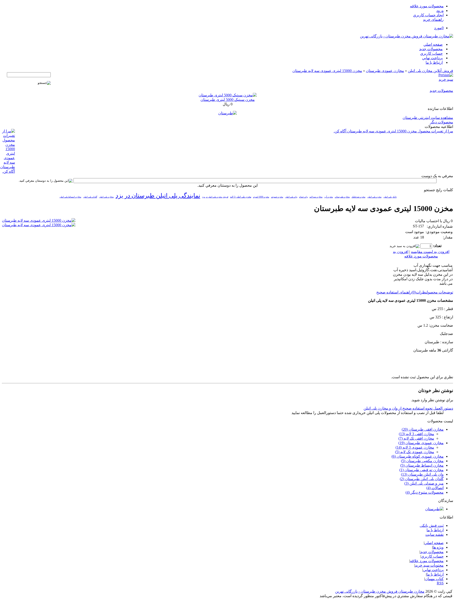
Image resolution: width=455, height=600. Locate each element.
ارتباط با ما (434, 62)
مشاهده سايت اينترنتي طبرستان (428, 118)
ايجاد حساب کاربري (428, 15)
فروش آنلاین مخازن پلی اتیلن (430, 71)
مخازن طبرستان (342, 197)
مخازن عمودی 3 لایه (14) (415, 447)
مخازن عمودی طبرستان (385, 71)
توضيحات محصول (440, 292)
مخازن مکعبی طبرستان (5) (422, 461)
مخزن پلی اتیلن (374, 197)
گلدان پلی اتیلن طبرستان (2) (422, 479)
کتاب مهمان (434, 579)
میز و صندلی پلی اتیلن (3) (424, 483)
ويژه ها (438, 547)
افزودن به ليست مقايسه (430, 252)
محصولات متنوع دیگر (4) (424, 492)
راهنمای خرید (433, 20)
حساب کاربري (431, 53)
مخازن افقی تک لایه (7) (416, 438)
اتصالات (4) (435, 488)
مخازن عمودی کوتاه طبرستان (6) (417, 456)
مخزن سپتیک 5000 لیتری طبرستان (227, 100)
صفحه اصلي (433, 44)
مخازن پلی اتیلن (106, 197)
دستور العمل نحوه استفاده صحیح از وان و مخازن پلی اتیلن (408, 408)
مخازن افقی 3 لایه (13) (416, 434)
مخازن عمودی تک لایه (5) (414, 452)
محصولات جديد (431, 49)
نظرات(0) (419, 292)
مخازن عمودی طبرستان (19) (421, 443)
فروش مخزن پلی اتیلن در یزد (215, 197)
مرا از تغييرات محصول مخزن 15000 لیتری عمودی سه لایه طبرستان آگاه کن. (393, 131)
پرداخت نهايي (432, 58)
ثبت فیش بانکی (432, 525)
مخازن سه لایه (316, 197)
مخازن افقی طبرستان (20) (423, 429)
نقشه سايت (434, 534)
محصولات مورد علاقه (427, 6)
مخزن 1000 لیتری (261, 197)
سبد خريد (446, 79)
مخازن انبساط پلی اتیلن (70, 197)
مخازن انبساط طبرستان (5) (422, 465)
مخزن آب (328, 197)
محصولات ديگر (441, 122)
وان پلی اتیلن (291, 197)
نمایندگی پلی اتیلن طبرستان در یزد (158, 195)
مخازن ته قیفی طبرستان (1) (421, 470)
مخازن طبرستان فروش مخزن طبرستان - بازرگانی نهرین (379, 591)
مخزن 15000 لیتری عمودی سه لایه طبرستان (327, 71)
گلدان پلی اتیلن (90, 197)
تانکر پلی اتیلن (390, 197)
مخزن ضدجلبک (358, 197)
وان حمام (303, 197)
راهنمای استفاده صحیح (394, 292)
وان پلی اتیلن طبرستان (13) (422, 474)
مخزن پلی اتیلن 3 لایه (240, 196)
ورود (440, 11)
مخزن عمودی (277, 197)
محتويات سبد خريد (429, 565)
